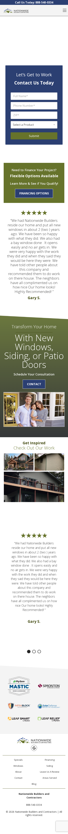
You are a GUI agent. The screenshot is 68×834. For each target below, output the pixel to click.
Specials (18, 759)
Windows (18, 765)
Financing (50, 759)
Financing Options (34, 193)
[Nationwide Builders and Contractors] (16, 10)
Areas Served (50, 777)
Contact (34, 384)
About (18, 771)
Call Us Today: (34, 2)
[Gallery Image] (18, 462)
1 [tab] (28, 651)
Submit (34, 136)
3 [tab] (39, 651)
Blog (34, 783)
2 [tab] (34, 651)
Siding (49, 765)
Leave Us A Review (49, 771)
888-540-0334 (34, 804)
